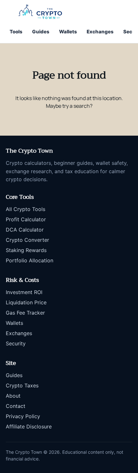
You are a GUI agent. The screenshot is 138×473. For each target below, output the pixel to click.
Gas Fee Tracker (25, 312)
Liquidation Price (26, 302)
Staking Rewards (26, 250)
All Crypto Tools (25, 209)
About (13, 396)
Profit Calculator (26, 219)
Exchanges (100, 32)
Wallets (68, 32)
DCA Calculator (25, 229)
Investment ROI (24, 292)
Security (16, 343)
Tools (16, 32)
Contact (15, 406)
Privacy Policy (23, 416)
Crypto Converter (27, 240)
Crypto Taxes (22, 385)
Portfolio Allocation (29, 260)
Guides (40, 32)
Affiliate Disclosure (29, 426)
